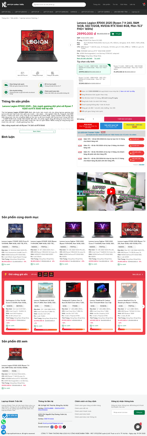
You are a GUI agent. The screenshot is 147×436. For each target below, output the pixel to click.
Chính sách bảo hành (82, 414)
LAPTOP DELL (6, 12)
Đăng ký (139, 412)
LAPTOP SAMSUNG (61, 12)
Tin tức (115, 4)
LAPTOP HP (35, 12)
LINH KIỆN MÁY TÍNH (121, 12)
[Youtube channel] (56, 426)
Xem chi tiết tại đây (128, 91)
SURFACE (74, 12)
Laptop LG (135, 12)
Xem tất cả (136, 274)
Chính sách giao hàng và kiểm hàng (88, 405)
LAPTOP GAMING (104, 12)
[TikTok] (64, 426)
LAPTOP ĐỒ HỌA (87, 12)
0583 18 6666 (49, 419)
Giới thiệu (123, 4)
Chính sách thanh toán (83, 411)
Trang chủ (96, 4)
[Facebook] (51, 426)
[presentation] (70, 45)
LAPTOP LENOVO (21, 12)
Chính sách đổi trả (81, 408)
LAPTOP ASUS (48, 12)
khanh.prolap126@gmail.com (53, 423)
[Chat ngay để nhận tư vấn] (3, 432)
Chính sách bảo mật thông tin (86, 417)
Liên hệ (132, 4)
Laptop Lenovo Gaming (28, 18)
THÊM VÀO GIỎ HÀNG (125, 119)
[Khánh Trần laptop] (13, 5)
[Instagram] (60, 426)
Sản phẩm (106, 4)
